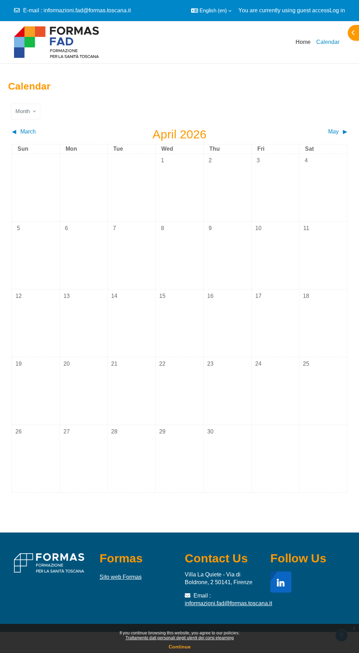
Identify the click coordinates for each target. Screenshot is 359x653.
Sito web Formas (121, 577)
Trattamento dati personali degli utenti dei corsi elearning (180, 637)
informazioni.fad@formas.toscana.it (87, 10)
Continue (180, 646)
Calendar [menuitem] (327, 42)
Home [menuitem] (303, 42)
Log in (337, 10)
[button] (211, 10)
